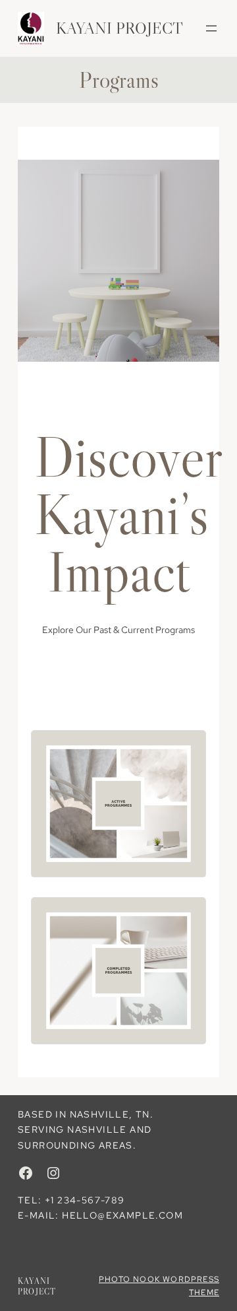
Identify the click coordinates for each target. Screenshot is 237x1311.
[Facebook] (26, 1173)
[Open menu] (211, 28)
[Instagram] (53, 1173)
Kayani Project (119, 28)
